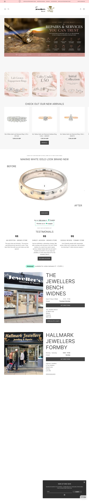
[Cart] (84, 9)
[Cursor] (44, 186)
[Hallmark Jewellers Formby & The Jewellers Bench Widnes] (44, 9)
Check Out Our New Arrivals (44, 103)
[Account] (81, 9)
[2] (78, 54)
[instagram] (5, 1)
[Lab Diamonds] (16, 84)
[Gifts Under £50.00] (44, 84)
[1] (76, 54)
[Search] (8, 9)
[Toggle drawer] (5, 9)
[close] (84, 482)
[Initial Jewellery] (72, 84)
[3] (81, 54)
